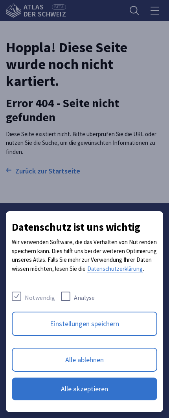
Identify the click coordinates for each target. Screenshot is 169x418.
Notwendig (40, 297)
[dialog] (84, 311)
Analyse (84, 297)
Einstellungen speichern (84, 323)
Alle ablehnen (84, 359)
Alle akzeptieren (84, 388)
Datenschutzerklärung (115, 268)
